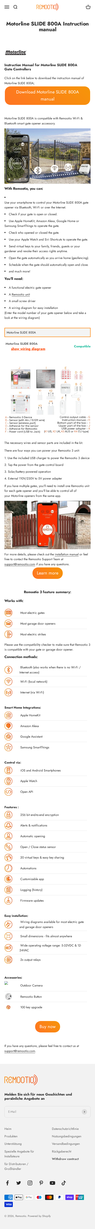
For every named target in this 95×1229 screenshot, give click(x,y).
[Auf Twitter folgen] (19, 1183)
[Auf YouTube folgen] (52, 1183)
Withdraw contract (65, 1159)
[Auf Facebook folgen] (7, 1183)
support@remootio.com (19, 564)
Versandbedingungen (66, 1143)
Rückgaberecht (61, 1151)
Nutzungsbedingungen (66, 1136)
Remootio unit (21, 294)
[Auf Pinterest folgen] (41, 1183)
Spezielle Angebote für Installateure (19, 1153)
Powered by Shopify (39, 1216)
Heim (7, 1129)
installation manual (67, 554)
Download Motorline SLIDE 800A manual (47, 95)
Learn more (47, 573)
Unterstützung (13, 1143)
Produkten (10, 1136)
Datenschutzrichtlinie (65, 1129)
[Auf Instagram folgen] (30, 1183)
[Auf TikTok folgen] (64, 1183)
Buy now (48, 1026)
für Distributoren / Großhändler (16, 1166)
